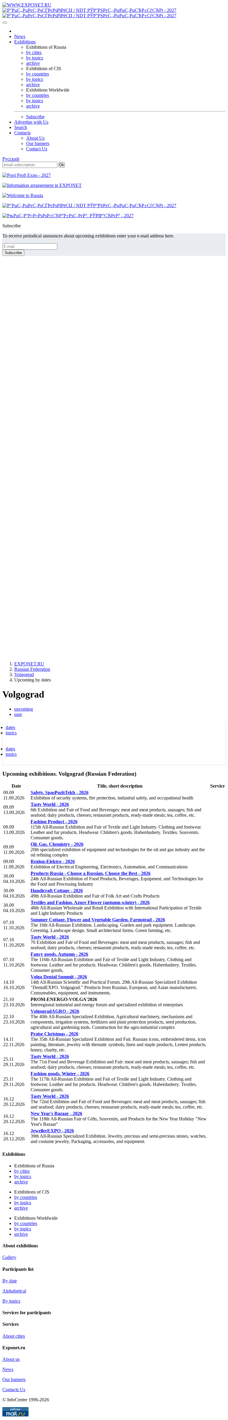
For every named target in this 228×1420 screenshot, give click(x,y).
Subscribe (35, 116)
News (19, 36)
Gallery (9, 1257)
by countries (37, 73)
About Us (35, 138)
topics (11, 732)
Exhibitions (25, 41)
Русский (10, 158)
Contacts (22, 132)
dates (10, 727)
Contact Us (36, 148)
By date (9, 1280)
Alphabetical (14, 1290)
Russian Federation (32, 669)
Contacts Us (13, 1389)
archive (33, 63)
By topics (11, 1300)
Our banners (37, 143)
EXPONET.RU (29, 663)
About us (11, 1359)
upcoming (23, 708)
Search (20, 127)
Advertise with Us (31, 122)
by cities (34, 52)
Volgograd (24, 674)
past (18, 714)
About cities (13, 1336)
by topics (34, 57)
